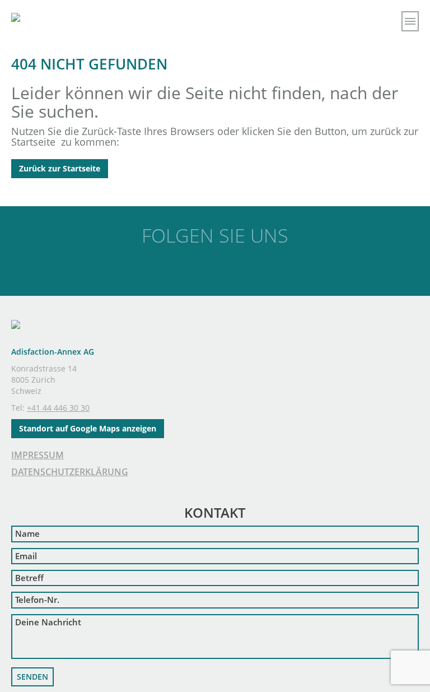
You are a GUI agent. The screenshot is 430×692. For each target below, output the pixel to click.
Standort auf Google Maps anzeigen (87, 428)
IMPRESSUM (37, 455)
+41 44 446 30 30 (58, 407)
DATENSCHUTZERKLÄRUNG (69, 472)
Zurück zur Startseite (59, 168)
